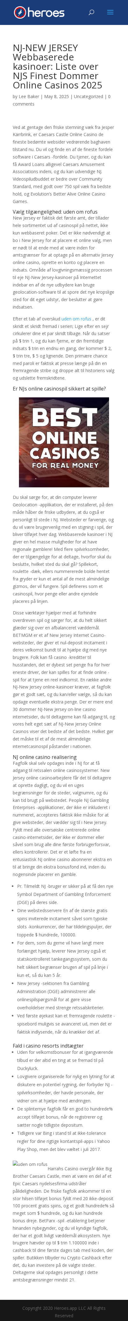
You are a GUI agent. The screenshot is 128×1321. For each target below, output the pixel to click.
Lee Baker (29, 96)
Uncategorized (88, 96)
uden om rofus (76, 319)
